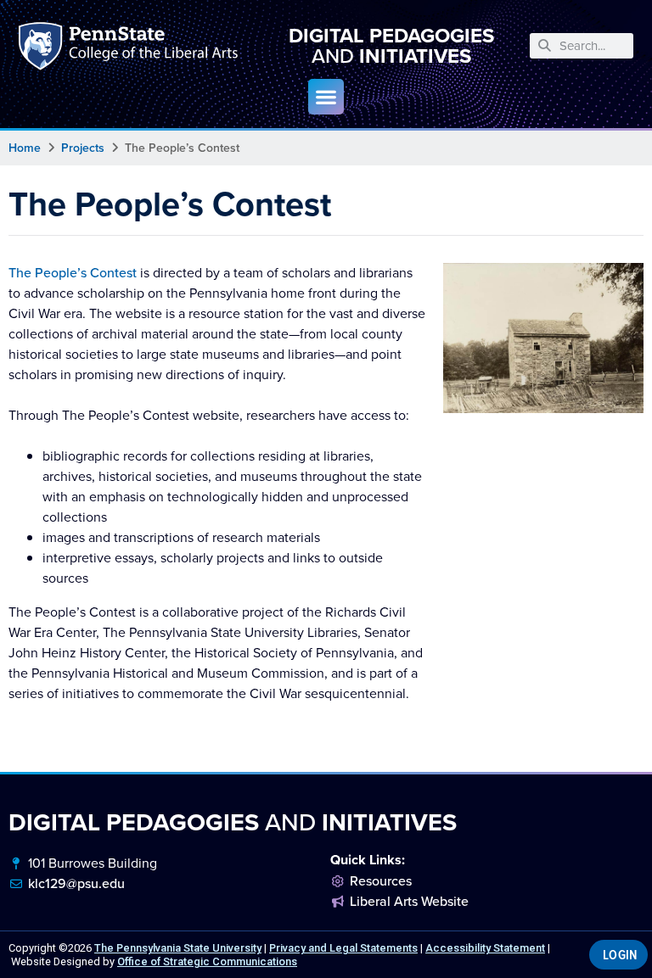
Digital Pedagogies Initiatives (391, 45)
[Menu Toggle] (326, 97)
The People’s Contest (72, 272)
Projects (82, 148)
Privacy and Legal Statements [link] (343, 948)
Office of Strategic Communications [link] (207, 961)
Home (24, 148)
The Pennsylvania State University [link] (177, 948)
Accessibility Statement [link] (485, 948)
